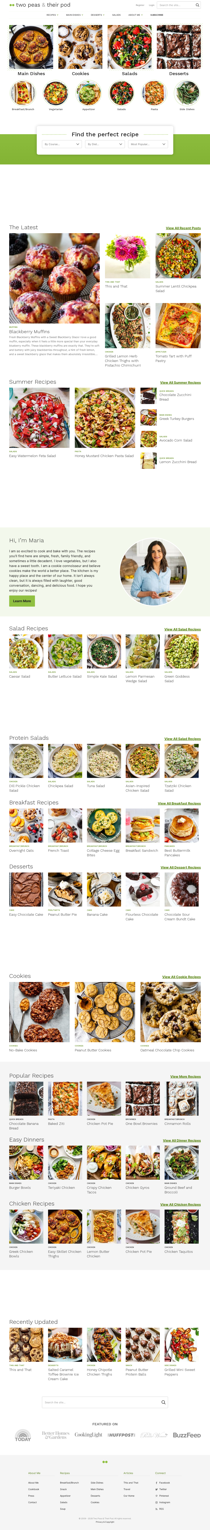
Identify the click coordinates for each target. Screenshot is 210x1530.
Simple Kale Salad (102, 676)
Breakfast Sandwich (142, 850)
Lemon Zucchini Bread (178, 462)
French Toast (58, 850)
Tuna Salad (96, 786)
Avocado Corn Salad (175, 440)
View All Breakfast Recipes (179, 803)
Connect (160, 1473)
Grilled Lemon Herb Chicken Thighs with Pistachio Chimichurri (123, 360)
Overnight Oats (21, 850)
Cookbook (33, 1489)
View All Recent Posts (183, 228)
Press (31, 1495)
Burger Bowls (20, 1188)
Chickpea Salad (60, 786)
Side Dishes (97, 1482)
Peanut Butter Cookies (93, 1050)
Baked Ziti (56, 1124)
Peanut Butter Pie (62, 914)
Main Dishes (73, 15)
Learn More (22, 601)
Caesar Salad (19, 676)
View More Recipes (185, 1077)
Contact (32, 1502)
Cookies (95, 1502)
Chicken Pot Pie (100, 1124)
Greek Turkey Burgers (176, 419)
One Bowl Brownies (142, 1124)
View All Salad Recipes (182, 629)
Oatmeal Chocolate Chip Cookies (167, 1050)
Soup (63, 1508)
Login (152, 5)
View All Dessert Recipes (181, 867)
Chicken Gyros (137, 1188)
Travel (127, 1489)
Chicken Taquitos (179, 1252)
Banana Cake (97, 914)
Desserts (96, 15)
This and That (116, 286)
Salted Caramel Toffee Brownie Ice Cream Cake (63, 1374)
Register (140, 5)
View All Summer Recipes (180, 383)
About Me (134, 15)
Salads (116, 15)
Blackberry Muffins (29, 331)
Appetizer (65, 1495)
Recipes (51, 15)
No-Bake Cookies (23, 1050)
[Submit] (197, 5)
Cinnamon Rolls (178, 1124)
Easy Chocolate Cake (26, 914)
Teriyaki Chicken (61, 1188)
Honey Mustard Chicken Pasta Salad (104, 456)
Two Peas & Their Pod (39, 5)
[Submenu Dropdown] (57, 15)
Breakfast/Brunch (69, 1482)
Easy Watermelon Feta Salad (32, 456)
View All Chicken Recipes (180, 1204)
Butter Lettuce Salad (65, 676)
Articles (128, 1473)
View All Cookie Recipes (181, 977)
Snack (63, 1489)
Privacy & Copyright (105, 1522)
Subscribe (156, 15)
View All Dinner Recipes (182, 1141)
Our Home (129, 1495)
